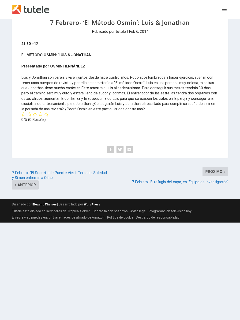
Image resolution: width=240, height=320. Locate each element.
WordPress (92, 204)
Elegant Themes (44, 204)
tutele (121, 31)
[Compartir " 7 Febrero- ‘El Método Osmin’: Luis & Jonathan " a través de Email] (129, 149)
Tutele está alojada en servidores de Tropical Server (51, 211)
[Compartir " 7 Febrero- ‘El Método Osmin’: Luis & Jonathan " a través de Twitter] (120, 149)
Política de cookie (120, 217)
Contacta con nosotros (110, 211)
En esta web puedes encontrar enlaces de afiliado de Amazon (58, 217)
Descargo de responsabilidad (158, 217)
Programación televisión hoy (170, 211)
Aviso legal (138, 211)
